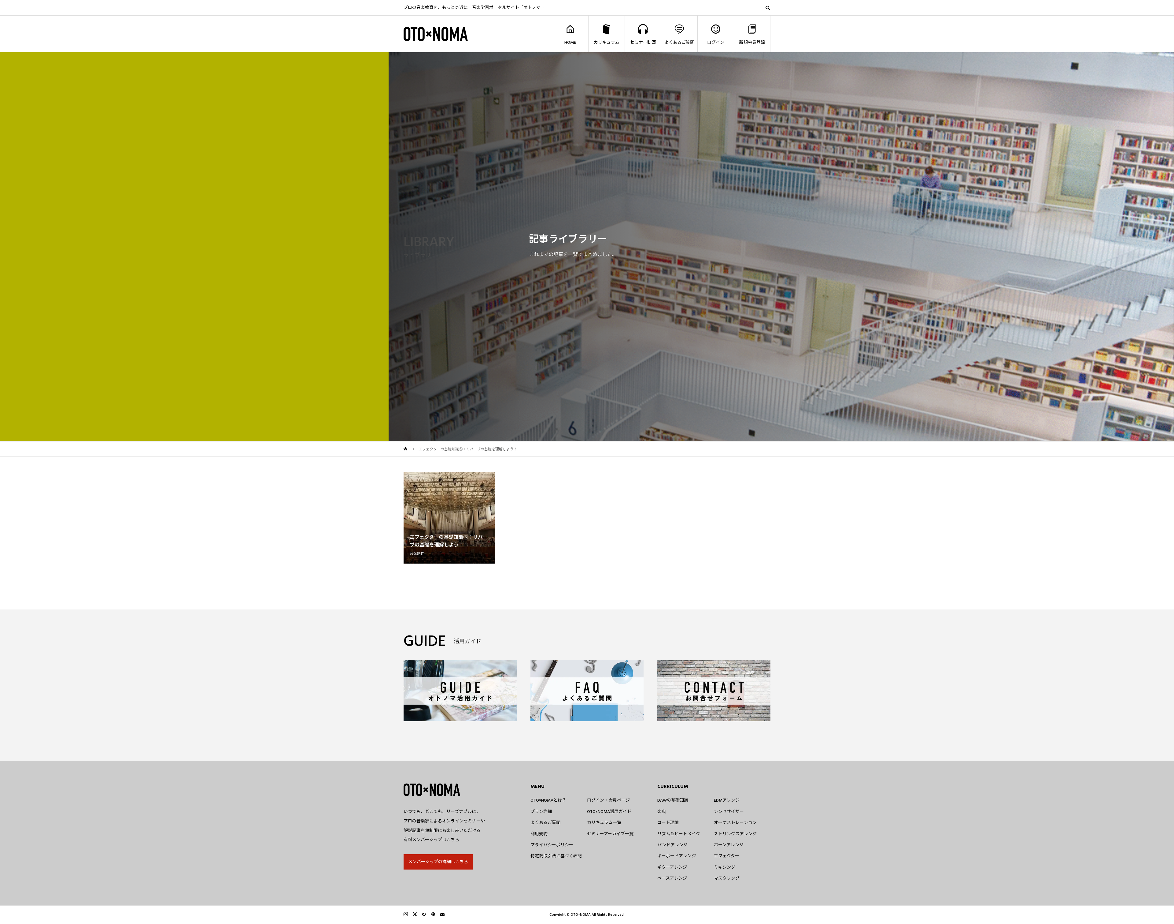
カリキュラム (606, 42)
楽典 (661, 812)
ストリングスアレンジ (735, 834)
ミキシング (724, 867)
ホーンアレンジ (729, 845)
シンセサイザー (729, 812)
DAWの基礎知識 (672, 800)
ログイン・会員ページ (608, 800)
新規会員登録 (752, 42)
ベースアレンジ (672, 878)
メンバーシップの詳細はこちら (438, 862)
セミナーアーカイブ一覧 (610, 834)
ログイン (715, 42)
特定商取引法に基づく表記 (556, 856)
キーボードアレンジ (676, 856)
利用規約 (539, 834)
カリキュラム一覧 (604, 823)
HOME (570, 42)
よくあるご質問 (679, 42)
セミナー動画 (643, 42)
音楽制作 (417, 553)
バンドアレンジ (672, 845)
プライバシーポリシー (551, 845)
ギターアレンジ (672, 867)
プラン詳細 (541, 812)
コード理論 (668, 823)
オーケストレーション (735, 823)
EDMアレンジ (727, 800)
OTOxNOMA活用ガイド (609, 812)
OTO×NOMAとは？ (548, 800)
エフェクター (726, 856)
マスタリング (727, 878)
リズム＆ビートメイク (678, 834)
